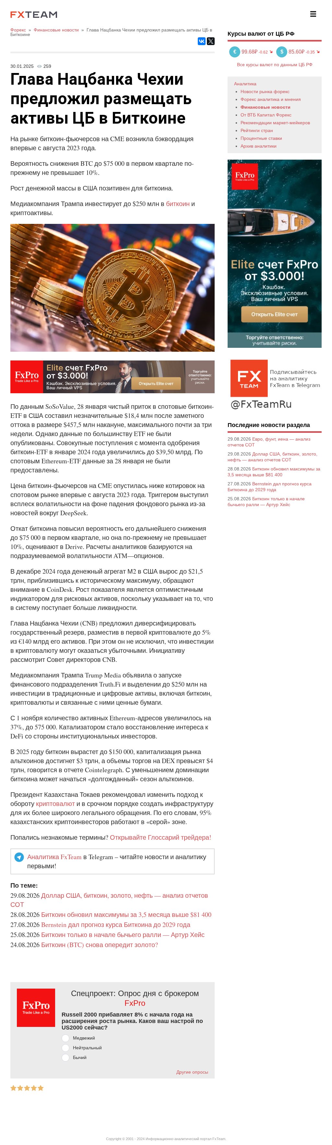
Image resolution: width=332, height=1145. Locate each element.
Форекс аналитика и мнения (271, 99)
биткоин (178, 203)
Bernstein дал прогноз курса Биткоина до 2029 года (115, 924)
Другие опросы (192, 1072)
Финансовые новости (265, 107)
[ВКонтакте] (202, 41)
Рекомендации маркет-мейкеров (275, 122)
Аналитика (245, 83)
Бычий (80, 1057)
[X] (211, 41)
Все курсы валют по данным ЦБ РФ (275, 64)
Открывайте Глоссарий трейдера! (160, 837)
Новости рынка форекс (265, 91)
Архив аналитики (259, 146)
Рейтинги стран (257, 130)
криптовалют (55, 803)
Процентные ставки (261, 138)
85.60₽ (293, 52)
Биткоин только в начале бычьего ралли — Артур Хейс (123, 934)
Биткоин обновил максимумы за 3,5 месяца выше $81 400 (126, 914)
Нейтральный (87, 1047)
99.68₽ (246, 52)
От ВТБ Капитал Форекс (266, 114)
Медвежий (84, 1038)
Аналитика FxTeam (54, 856)
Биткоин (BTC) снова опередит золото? (99, 944)
